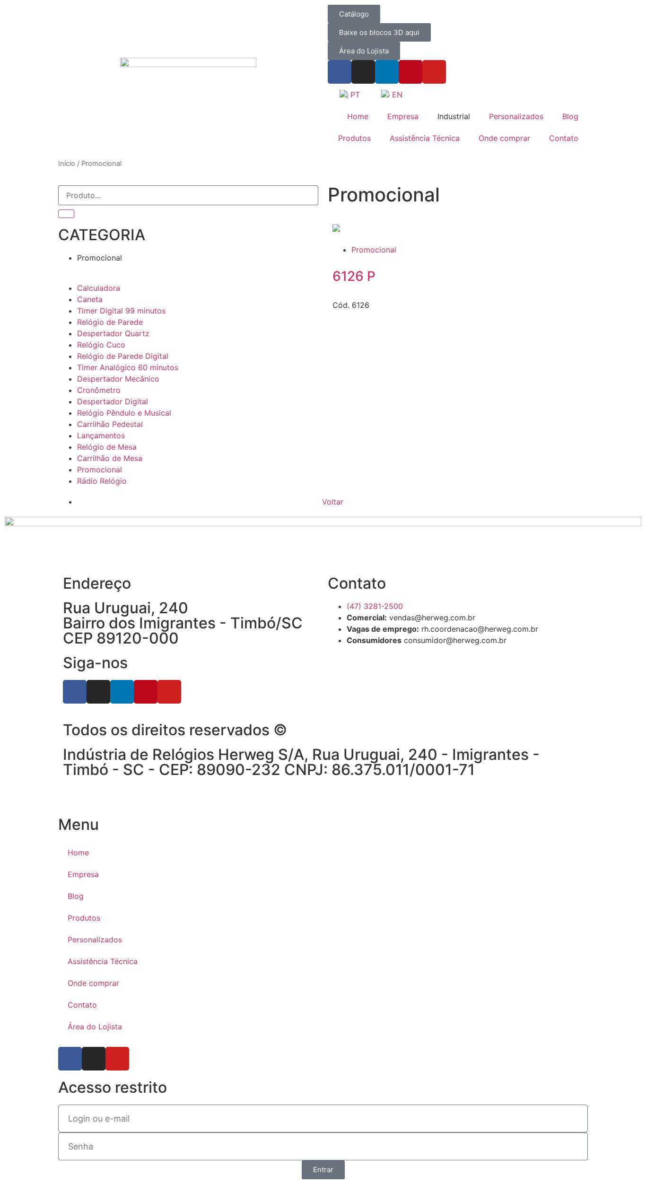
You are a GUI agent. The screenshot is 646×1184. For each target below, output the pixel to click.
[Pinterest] (410, 72)
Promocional (373, 249)
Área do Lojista (95, 1026)
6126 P (353, 276)
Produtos (354, 138)
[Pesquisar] (66, 213)
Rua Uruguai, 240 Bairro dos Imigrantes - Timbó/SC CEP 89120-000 (183, 623)
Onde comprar (504, 138)
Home (357, 116)
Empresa (403, 116)
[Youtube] (434, 72)
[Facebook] (339, 72)
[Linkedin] (387, 72)
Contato (563, 138)
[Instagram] (363, 72)
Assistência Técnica (425, 138)
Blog (570, 116)
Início (66, 163)
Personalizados (516, 116)
